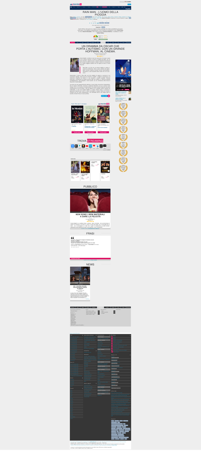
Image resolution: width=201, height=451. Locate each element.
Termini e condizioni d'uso (91, 445)
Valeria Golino (111, 16)
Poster (113, 42)
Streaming (128, 42)
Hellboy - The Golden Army (115, 364)
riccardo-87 (73, 318)
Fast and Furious (120, 434)
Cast (77, 42)
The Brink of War (86, 391)
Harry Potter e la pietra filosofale (89, 348)
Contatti (75, 445)
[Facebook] (89, 23)
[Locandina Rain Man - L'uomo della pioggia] (74, 71)
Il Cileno (85, 341)
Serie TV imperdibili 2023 (74, 367)
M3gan (119, 422)
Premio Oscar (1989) (90, 310)
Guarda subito (77, 132)
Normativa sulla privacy (81, 445)
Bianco (85, 381)
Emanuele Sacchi (74, 310)
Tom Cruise (104, 16)
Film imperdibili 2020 (73, 346)
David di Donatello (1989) (91, 312)
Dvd (97, 441)
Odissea (114, 338)
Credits (72, 445)
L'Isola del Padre (86, 396)
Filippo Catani (73, 321)
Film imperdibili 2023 (73, 341)
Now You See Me (114, 422)
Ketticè (99, 357)
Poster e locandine (104, 312)
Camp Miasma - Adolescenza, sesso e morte (120, 345)
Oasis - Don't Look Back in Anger (103, 382)
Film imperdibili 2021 (73, 345)
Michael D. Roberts (126, 16)
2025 (75, 336)
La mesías (74, 126)
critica (87, 19)
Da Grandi (112, 356)
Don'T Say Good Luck (87, 395)
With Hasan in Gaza (101, 388)
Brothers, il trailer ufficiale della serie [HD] (117, 409)
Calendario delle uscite (87, 352)
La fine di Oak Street (116, 343)
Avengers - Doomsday (87, 361)
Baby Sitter (124, 426)
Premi (98, 42)
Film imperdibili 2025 (73, 338)
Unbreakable (127, 431)
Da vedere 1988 (88, 16)
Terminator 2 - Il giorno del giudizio (103, 338)
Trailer (108, 42)
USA (98, 18)
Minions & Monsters (116, 348)
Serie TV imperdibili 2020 (74, 372)
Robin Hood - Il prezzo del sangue (118, 346)
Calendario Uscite (86, 441)
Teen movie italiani (114, 434)
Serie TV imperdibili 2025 (74, 364)
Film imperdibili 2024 (73, 340)
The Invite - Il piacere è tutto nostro (89, 356)
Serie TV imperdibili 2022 (74, 369)
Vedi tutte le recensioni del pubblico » (77, 325)
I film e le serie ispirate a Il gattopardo (117, 425)
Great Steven (73, 319)
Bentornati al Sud (86, 371)
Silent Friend (100, 352)
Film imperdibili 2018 (73, 350)
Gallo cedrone (113, 381)
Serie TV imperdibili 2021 (74, 370)
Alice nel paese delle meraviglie (123, 437)
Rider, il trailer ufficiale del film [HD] (116, 392)
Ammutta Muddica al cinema (115, 362)
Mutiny (99, 378)
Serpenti (99, 380)
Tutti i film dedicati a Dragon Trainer (117, 423)
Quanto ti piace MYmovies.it (75, 333)
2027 (71, 336)
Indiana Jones (122, 431)
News (83, 42)
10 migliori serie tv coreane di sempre (76, 375)
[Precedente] (72, 171)
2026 (73, 336)
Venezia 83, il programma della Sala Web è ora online (119, 401)
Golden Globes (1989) (90, 314)
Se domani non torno (87, 377)
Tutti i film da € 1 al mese (79, 104)
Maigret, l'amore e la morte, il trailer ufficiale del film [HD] (120, 399)
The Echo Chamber (101, 377)
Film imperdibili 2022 (73, 343)
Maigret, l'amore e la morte (88, 386)
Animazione (72, 384)
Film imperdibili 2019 (73, 348)
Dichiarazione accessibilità (106, 445)
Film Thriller (72, 381)
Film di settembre (73, 358)
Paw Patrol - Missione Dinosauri (103, 367)
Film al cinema (72, 355)
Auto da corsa (114, 431)
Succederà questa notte (87, 376)
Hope (85, 367)
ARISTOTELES (73, 322)
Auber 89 (99, 383)
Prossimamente (107, 441)
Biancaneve (126, 425)
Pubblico (92, 42)
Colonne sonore (117, 441)
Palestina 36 (86, 366)
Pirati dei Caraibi (121, 429)
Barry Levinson (77, 16)
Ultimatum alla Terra (114, 359)
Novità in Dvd (72, 360)
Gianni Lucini (73, 316)
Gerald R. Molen (118, 16)
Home (72, 441)
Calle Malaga (86, 364)
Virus (117, 431)
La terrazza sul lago (114, 375)
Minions (113, 420)
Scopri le (90, 228)
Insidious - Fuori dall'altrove (117, 341)
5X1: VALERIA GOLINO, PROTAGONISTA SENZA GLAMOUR (80, 287)
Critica (88, 42)
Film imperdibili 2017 (73, 351)
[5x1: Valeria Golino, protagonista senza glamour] (80, 283)
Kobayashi (73, 315)
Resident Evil (86, 362)
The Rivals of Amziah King (88, 388)
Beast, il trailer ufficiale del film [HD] (116, 411)
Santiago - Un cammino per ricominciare (90, 359)
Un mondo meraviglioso (101, 375)
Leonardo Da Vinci (119, 428)
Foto (118, 42)
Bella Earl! (73, 320)
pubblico (91, 19)
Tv (99, 441)
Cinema (74, 441)
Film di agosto (72, 356)
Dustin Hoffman (98, 16)
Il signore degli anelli (115, 437)
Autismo (103, 27)
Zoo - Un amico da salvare (115, 378)
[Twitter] (91, 23)
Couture (85, 346)
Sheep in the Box (86, 345)
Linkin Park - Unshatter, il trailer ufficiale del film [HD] (119, 408)
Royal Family (113, 428)
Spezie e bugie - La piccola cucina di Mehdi (120, 350)
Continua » (88, 298)
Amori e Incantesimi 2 (101, 373)
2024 (78, 336)
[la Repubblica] (125, 2)
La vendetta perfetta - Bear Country (89, 340)
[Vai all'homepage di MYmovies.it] (76, 5)
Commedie (72, 379)
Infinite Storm (113, 373)
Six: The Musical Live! (87, 390)
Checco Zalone (114, 426)
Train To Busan (100, 341)
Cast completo (73, 18)
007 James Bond (127, 429)
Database (78, 441)
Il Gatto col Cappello (87, 372)
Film (81, 441)
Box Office (102, 441)
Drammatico (93, 18)
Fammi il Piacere (100, 354)
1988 (100, 18)
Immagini (103, 313)
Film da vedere (72, 353)
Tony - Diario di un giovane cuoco (89, 338)
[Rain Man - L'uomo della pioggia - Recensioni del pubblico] (90, 211)
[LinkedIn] (93, 23)
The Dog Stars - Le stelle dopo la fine (90, 336)
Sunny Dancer (100, 345)
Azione (71, 386)
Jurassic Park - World (126, 428)
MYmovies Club (123, 441)
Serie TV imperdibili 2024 (74, 365)
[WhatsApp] (96, 23)
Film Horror (72, 382)
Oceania (114, 336)
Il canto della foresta (87, 379)
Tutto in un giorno (102, 127)
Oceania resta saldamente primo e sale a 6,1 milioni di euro (120, 413)
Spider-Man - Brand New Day (117, 340)
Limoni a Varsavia (87, 343)
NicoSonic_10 (73, 314)
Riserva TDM (98, 445)
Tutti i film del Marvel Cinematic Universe (118, 435)
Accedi (129, 4)
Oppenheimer (119, 426)
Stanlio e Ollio (113, 370)
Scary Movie (117, 420)
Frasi (123, 42)
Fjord (85, 369)
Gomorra (121, 420)
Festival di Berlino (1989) (91, 313)
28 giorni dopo (125, 420)
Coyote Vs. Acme (100, 343)
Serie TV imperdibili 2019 (74, 374)
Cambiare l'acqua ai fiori (88, 374)
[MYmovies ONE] (103, 104)
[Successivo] (109, 171)
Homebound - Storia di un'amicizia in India (90, 127)
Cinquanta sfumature (115, 429)
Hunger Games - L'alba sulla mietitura (90, 357)
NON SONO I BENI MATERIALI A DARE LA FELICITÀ (90, 215)
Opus (124, 423)
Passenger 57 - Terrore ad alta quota (117, 367)
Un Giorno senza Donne (87, 393)
